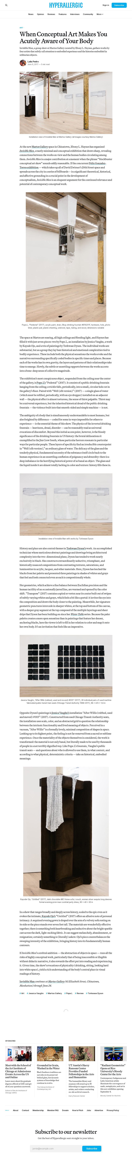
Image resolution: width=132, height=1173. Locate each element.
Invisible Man (27, 981)
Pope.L (69, 993)
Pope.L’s (41, 382)
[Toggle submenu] (103, 14)
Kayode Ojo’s (49, 916)
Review (80, 993)
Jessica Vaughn (36, 993)
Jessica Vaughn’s (60, 712)
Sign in (106, 5)
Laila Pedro (33, 61)
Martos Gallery (40, 146)
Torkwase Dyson (95, 993)
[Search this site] (6, 5)
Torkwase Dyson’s (76, 548)
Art (21, 28)
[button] (99, 14)
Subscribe (119, 5)
